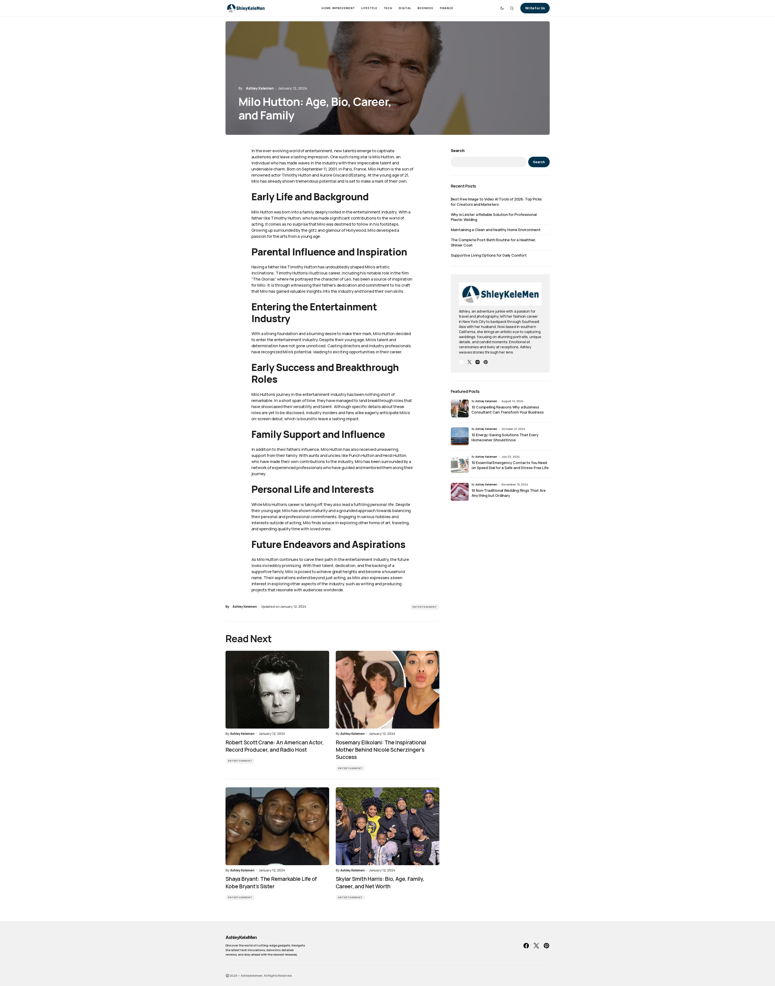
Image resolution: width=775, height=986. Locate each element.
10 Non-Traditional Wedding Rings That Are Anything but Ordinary (508, 493)
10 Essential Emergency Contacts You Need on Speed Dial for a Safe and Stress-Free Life (510, 465)
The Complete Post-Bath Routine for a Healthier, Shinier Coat (493, 242)
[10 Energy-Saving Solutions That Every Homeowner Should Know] (460, 436)
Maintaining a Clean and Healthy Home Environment (496, 229)
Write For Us (535, 8)
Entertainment (425, 607)
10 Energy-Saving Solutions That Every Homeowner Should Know (505, 437)
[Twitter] (469, 362)
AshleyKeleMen (241, 937)
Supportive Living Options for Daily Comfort (489, 255)
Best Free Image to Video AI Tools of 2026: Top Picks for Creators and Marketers (496, 202)
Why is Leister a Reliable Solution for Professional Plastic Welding (494, 217)
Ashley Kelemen (486, 401)
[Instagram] (478, 362)
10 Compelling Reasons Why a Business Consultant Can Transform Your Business (507, 410)
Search (458, 150)
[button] (502, 8)
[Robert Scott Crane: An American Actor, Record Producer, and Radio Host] (277, 690)
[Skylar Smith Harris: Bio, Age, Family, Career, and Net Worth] (387, 826)
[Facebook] (461, 362)
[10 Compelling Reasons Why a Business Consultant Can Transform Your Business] (460, 408)
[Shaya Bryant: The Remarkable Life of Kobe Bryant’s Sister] (277, 826)
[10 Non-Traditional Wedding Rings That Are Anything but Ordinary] (460, 492)
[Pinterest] (486, 362)
